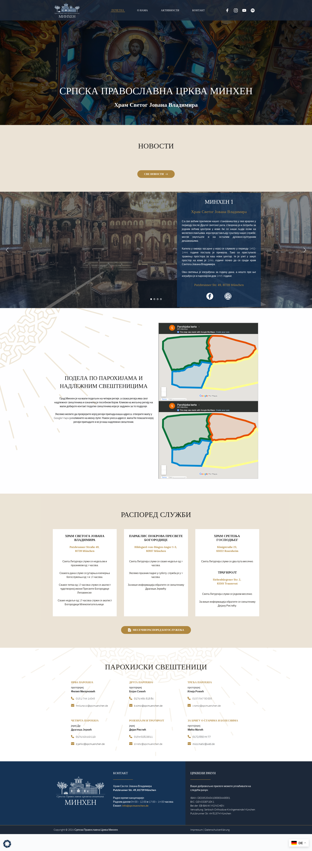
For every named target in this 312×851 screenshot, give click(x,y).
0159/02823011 (143, 736)
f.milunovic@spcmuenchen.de (92, 705)
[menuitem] (118, 10)
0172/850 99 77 (202, 736)
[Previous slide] (7, 250)
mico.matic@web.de (204, 744)
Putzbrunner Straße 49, (85, 547)
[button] (7, 844)
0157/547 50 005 (202, 698)
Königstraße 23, (227, 547)
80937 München (156, 551)
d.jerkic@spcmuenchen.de (90, 744)
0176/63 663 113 (85, 736)
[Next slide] (304, 250)
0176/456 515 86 (144, 698)
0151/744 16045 (85, 698)
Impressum (196, 829)
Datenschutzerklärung (217, 829)
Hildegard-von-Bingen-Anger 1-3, (155, 547)
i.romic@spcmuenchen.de (206, 705)
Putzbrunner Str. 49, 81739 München (219, 285)
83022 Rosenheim (227, 551)
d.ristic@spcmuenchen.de (148, 744)
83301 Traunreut (227, 583)
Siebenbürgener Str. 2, (227, 579)
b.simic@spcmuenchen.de (148, 705)
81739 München (84, 551)
